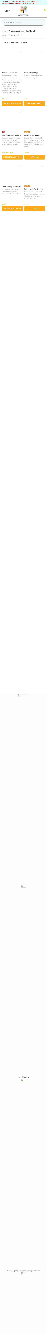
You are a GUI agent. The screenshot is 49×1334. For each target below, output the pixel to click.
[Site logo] (23, 11)
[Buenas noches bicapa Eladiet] (12, 119)
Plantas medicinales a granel (33, 77)
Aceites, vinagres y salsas (9, 77)
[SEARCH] (42, 22)
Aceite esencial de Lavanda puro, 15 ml (10, 74)
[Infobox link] (23, 982)
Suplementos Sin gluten (10, 144)
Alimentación (6, 76)
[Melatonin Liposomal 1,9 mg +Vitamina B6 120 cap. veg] (12, 173)
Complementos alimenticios (11, 93)
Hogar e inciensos (15, 80)
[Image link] (23, 789)
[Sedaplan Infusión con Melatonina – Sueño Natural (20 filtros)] (34, 173)
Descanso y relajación (9, 86)
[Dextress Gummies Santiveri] (34, 119)
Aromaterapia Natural (9, 82)
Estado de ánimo (15, 90)
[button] (12, 103)
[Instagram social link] (43, 4)
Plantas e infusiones (31, 76)
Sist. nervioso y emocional (11, 83)
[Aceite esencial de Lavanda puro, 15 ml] (12, 59)
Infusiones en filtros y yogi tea (33, 197)
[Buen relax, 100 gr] (34, 59)
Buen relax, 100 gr (31, 73)
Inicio (4, 31)
